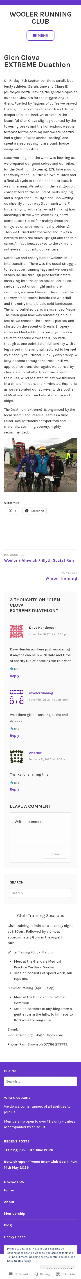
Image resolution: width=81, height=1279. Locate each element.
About (9, 1202)
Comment (55, 854)
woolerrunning (41, 693)
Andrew (35, 753)
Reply (14, 676)
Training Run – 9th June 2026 (28, 1150)
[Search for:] (40, 893)
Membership (14, 1213)
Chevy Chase (15, 1237)
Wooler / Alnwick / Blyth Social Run (39, 558)
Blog (8, 1225)
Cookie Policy (22, 1260)
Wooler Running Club (40, 17)
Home (9, 1190)
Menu (43, 35)
